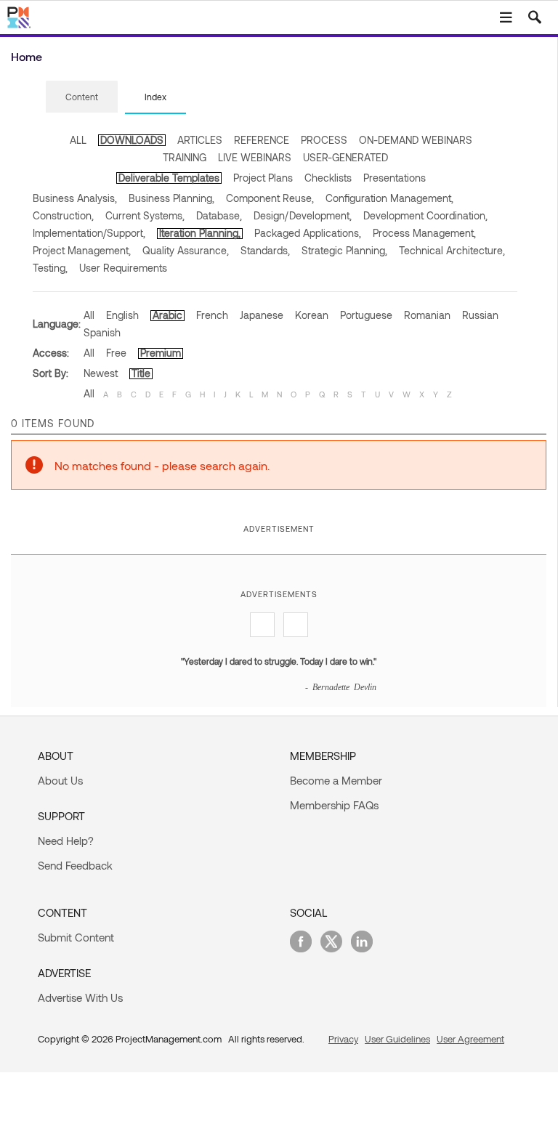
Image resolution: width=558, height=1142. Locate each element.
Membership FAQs (334, 804)
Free (116, 353)
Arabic (167, 315)
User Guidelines (397, 1039)
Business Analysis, (75, 198)
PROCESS (324, 140)
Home (26, 56)
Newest (101, 373)
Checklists (328, 177)
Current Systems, (145, 215)
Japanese (261, 315)
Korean (311, 315)
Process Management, (424, 233)
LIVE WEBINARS (254, 157)
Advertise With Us (80, 997)
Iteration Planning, (199, 233)
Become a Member (336, 780)
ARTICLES (199, 140)
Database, (219, 215)
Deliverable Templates (168, 177)
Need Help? (66, 840)
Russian (480, 315)
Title (141, 373)
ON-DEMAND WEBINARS (415, 140)
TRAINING (184, 157)
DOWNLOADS (131, 140)
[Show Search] (534, 17)
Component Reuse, (270, 198)
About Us (60, 780)
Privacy (343, 1039)
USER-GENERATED (345, 157)
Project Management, (82, 250)
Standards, (265, 250)
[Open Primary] (505, 17)
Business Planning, (171, 198)
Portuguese (366, 315)
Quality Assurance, (185, 250)
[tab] (82, 97)
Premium (160, 353)
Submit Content (76, 937)
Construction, (63, 215)
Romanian (427, 315)
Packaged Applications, (307, 233)
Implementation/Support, (89, 233)
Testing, (50, 268)
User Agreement (470, 1039)
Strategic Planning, (344, 250)
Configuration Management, (389, 198)
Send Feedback (75, 865)
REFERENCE (261, 140)
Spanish (102, 332)
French (212, 315)
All (89, 315)
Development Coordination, (425, 215)
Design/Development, (303, 215)
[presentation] (82, 96)
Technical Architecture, (452, 250)
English (122, 315)
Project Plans (263, 177)
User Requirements (123, 268)
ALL (78, 140)
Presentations (394, 177)
